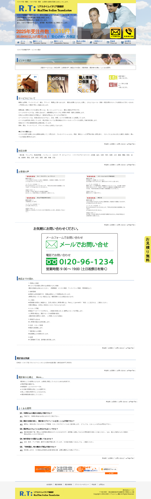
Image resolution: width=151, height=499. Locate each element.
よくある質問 (105, 67)
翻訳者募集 (58, 484)
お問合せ (102, 484)
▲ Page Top (129, 348)
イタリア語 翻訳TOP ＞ (24, 50)
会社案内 (49, 484)
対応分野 (57, 67)
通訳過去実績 (23, 358)
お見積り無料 (148, 249)
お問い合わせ (121, 144)
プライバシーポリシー (82, 484)
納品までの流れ (75, 67)
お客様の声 (65, 67)
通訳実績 (85, 67)
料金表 (106, 144)
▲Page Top (130, 144)
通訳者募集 (68, 484)
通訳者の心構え (95, 67)
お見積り (113, 144)
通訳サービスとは (46, 67)
